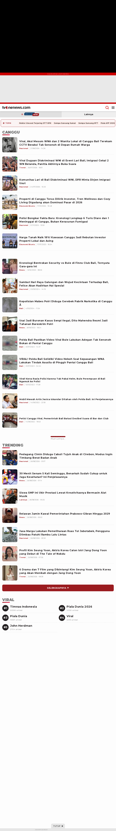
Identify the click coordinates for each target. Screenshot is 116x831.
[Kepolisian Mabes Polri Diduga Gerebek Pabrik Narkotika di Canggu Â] (9, 304)
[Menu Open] (113, 107)
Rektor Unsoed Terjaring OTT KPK (35, 123)
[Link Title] (9, 381)
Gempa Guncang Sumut (65, 123)
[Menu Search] (107, 107)
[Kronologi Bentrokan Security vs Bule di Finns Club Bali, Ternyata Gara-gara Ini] (9, 266)
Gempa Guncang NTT (88, 123)
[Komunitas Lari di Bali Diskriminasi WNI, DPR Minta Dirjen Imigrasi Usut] (9, 183)
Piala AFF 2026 (108, 123)
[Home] (16, 107)
